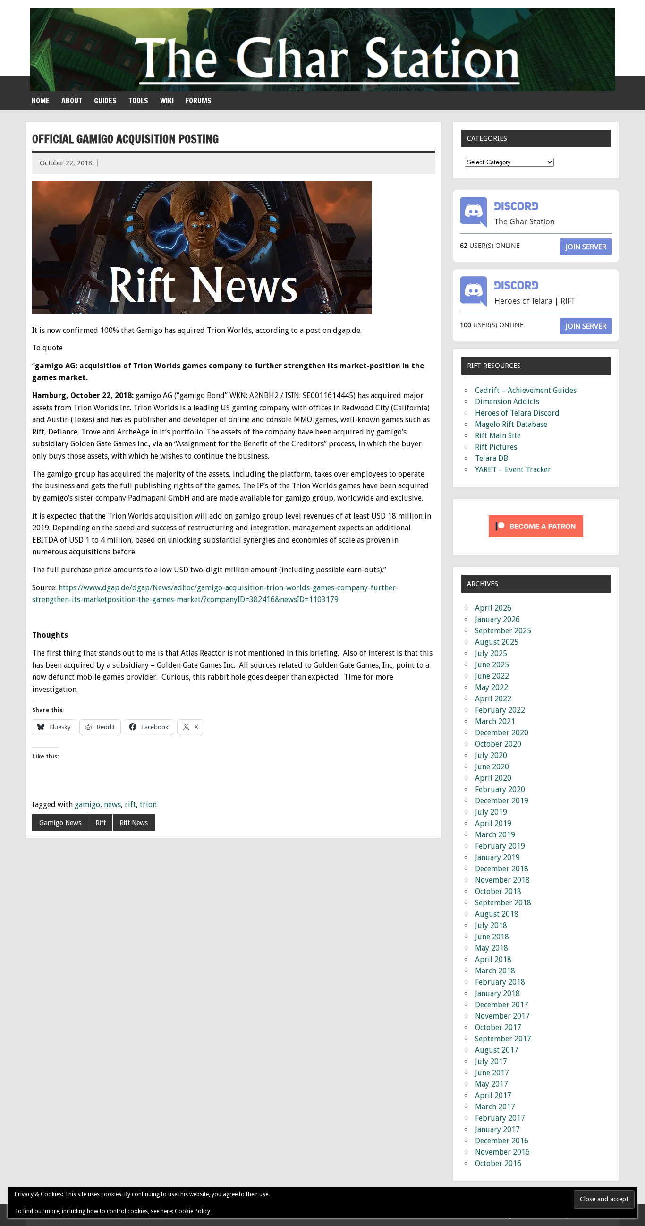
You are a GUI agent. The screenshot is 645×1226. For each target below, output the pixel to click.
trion (148, 804)
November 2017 (502, 1016)
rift (130, 804)
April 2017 (493, 1095)
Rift (100, 822)
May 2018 (491, 948)
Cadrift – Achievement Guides (526, 390)
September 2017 (503, 1038)
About (71, 100)
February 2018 (500, 982)
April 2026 (493, 608)
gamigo (87, 804)
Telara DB (491, 458)
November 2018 (502, 880)
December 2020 (501, 732)
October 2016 (498, 1163)
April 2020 (493, 778)
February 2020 (500, 789)
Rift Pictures (496, 447)
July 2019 (491, 812)
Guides (105, 100)
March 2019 (495, 834)
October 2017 (498, 1027)
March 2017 (495, 1106)
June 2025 (492, 664)
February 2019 (500, 846)
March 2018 (495, 970)
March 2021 (495, 721)
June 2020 (492, 766)
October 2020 (498, 744)
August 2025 (496, 642)
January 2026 (497, 619)
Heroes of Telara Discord (517, 413)
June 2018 (492, 936)
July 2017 (491, 1061)
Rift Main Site (498, 435)
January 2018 (497, 993)
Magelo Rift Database (511, 424)
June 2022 (492, 676)
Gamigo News (60, 822)
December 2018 (501, 868)
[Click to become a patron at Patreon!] (536, 539)
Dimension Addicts (507, 401)
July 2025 (491, 653)
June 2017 (492, 1072)
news (112, 804)
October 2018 (498, 891)
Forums (199, 100)
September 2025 (503, 630)
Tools (138, 100)
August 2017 (496, 1050)
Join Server (586, 246)
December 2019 (501, 800)
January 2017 (497, 1129)
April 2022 (493, 698)
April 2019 (493, 823)
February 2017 (500, 1118)
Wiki (167, 100)
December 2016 (501, 1140)
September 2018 (503, 902)
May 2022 (491, 687)
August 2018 (496, 914)
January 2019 (497, 857)
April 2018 (493, 959)
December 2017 (501, 1004)
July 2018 (491, 925)
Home (41, 100)
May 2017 (491, 1084)
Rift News (133, 822)
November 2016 (502, 1152)
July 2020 (491, 755)
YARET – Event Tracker (513, 469)
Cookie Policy (192, 1211)
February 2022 (500, 710)
